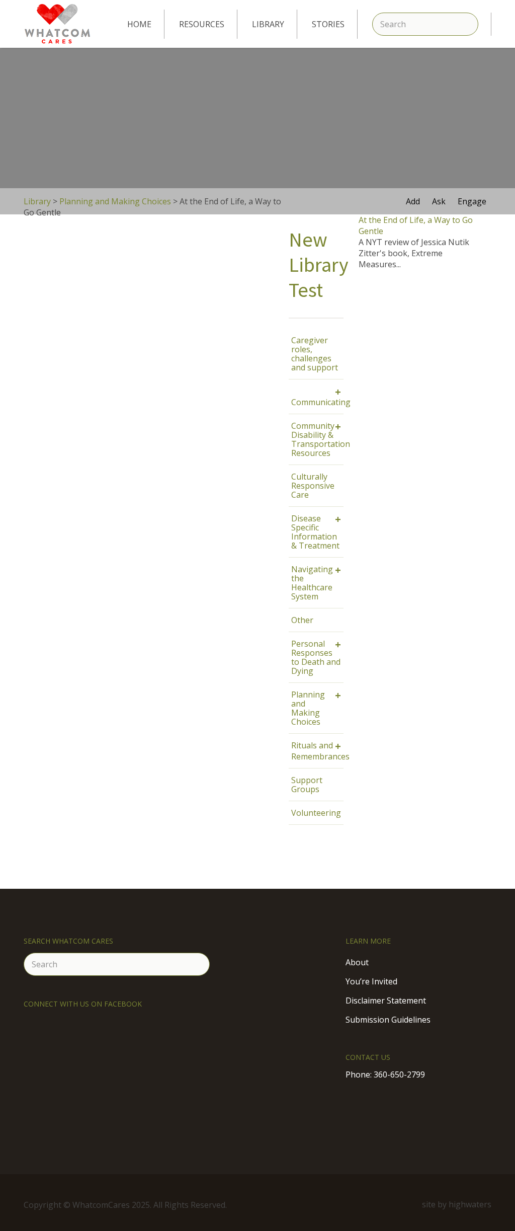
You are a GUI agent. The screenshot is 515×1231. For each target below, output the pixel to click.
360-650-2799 (399, 1074)
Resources (201, 24)
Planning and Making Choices (316, 707)
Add (413, 201)
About (357, 962)
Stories (328, 24)
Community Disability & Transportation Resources (317, 439)
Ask (439, 201)
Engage (472, 201)
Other (302, 620)
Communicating (317, 396)
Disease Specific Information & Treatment (316, 531)
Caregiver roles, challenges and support (314, 354)
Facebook (395, 1204)
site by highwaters (456, 1204)
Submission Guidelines (388, 1019)
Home (139, 24)
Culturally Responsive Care (312, 485)
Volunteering (316, 812)
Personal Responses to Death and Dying (316, 657)
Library (268, 24)
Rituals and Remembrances (317, 750)
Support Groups (306, 785)
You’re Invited (371, 981)
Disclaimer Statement (386, 1000)
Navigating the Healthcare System (316, 582)
